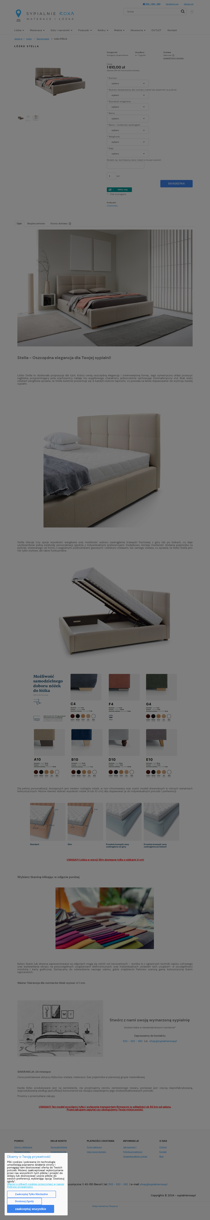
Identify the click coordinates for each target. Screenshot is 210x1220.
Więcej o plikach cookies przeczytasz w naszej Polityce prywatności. (35, 1185)
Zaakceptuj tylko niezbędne (31, 1194)
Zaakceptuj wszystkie (30, 1209)
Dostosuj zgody (24, 1201)
